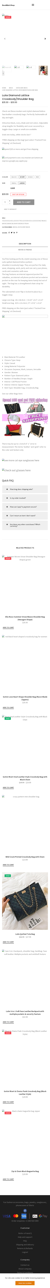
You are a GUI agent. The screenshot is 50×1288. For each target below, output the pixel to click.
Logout (25, 1252)
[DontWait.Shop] (8, 5)
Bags (11, 88)
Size (3, 183)
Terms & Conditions (25, 1272)
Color (5, 177)
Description (25, 243)
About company (25, 1268)
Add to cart (24, 202)
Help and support (25, 1237)
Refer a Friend (25, 249)
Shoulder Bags (22, 88)
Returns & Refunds (25, 1248)
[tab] (25, 244)
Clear (12, 188)
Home (4, 88)
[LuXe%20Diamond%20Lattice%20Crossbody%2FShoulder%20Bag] (9, 232)
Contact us (25, 1265)
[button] (45, 38)
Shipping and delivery (25, 1244)
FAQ (25, 1241)
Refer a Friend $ (25, 1233)
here (20, 393)
